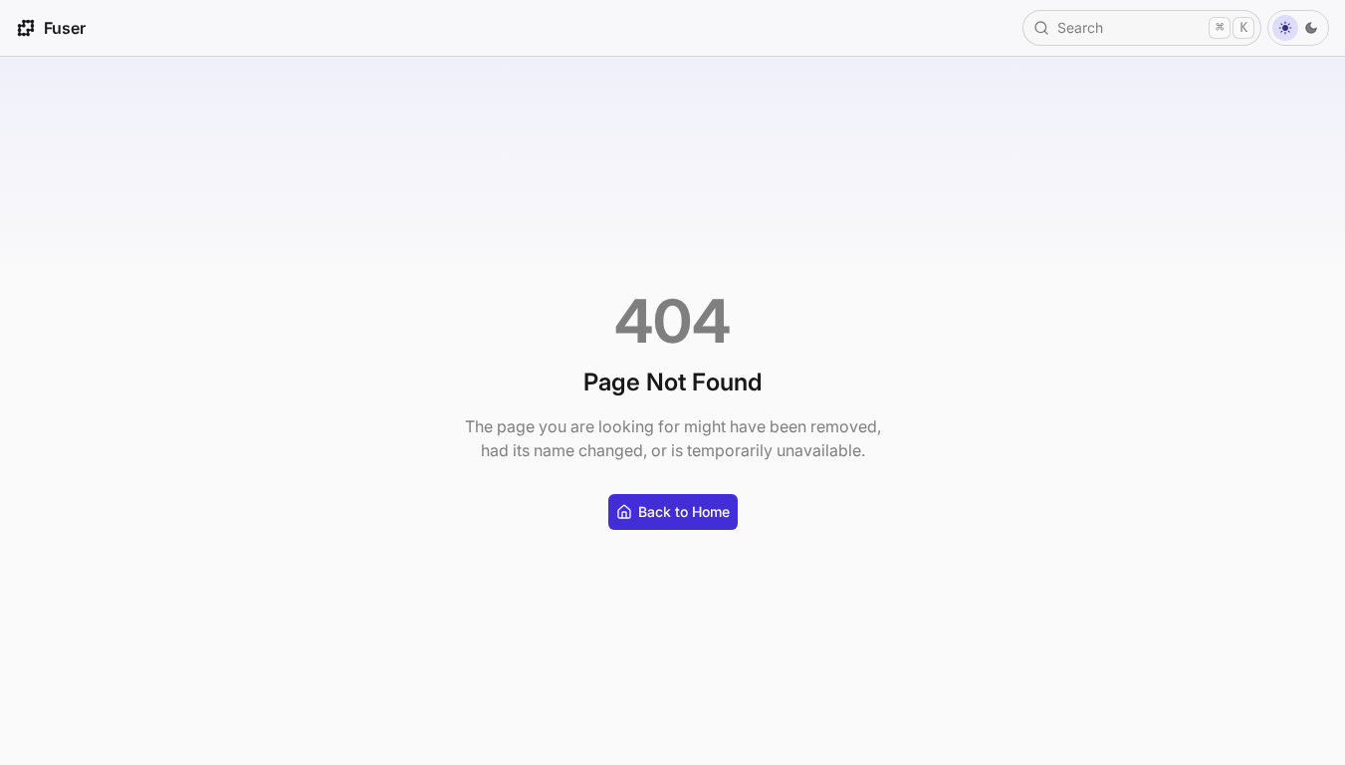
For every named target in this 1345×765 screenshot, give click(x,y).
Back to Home (684, 511)
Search (1152, 27)
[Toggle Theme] (1298, 28)
